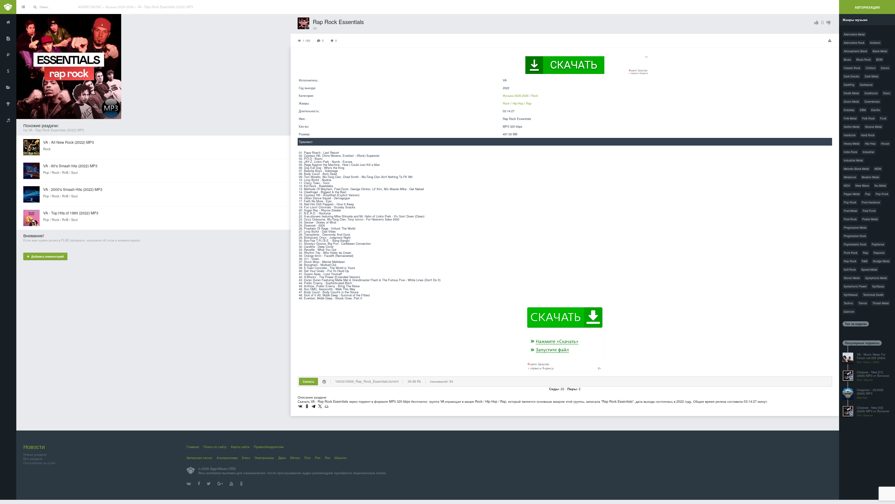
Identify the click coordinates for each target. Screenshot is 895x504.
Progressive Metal (855, 227)
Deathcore (871, 93)
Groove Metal (873, 127)
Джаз (282, 457)
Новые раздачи (35, 454)
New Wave (862, 185)
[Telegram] (313, 406)
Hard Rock (867, 135)
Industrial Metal (853, 160)
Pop (867, 194)
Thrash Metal (880, 303)
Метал (295, 457)
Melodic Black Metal (856, 169)
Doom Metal (851, 101)
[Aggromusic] (8, 7)
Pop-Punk (882, 194)
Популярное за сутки (39, 462)
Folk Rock (868, 118)
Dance (885, 68)
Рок (327, 457)
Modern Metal (870, 177)
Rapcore (879, 253)
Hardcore (850, 135)
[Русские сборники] (8, 55)
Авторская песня (199, 457)
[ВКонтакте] (300, 406)
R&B (864, 261)
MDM (877, 169)
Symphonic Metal (876, 278)
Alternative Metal (854, 34)
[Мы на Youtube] (231, 484)
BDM (879, 59)
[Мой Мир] (326, 406)
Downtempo (872, 101)
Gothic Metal (852, 127)
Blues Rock (863, 59)
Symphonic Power (855, 286)
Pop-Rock (850, 202)
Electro (875, 110)
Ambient (875, 43)
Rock (534, 95)
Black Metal (880, 51)
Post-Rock (850, 219)
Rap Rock (850, 261)
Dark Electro (851, 76)
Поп (307, 457)
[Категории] (8, 87)
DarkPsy (849, 85)
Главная (192, 446)
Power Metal (870, 219)
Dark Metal (871, 76)
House (885, 143)
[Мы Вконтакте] (188, 484)
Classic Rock (852, 68)
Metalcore (850, 177)
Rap (528, 103)
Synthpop (878, 286)
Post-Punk (869, 211)
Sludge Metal (881, 261)
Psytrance (878, 244)
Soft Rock (850, 269)
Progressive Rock (855, 236)
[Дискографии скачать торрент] (8, 38)
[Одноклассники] (307, 406)
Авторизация (867, 7)
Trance (862, 303)
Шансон (849, 311)
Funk (883, 118)
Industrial (868, 152)
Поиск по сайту (215, 446)
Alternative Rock (854, 43)
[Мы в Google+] (220, 484)
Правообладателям (269, 446)
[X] (320, 406)
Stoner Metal (852, 278)
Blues (847, 59)
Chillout (870, 68)
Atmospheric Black (855, 51)
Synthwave (851, 295)
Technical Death (873, 295)
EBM (863, 110)
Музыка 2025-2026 (515, 95)
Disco (886, 93)
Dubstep (849, 110)
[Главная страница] (8, 22)
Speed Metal (869, 269)
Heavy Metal (852, 143)
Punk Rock (850, 253)
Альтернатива (227, 457)
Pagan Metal (852, 194)
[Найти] (35, 7)
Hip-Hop (518, 103)
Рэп (317, 457)
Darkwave (866, 85)
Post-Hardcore (871, 202)
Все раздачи (32, 458)
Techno (848, 303)
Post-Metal (850, 211)
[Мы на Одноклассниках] (241, 484)
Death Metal (851, 93)
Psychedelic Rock (855, 244)
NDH (847, 185)
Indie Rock (850, 152)
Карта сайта (240, 446)
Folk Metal (850, 118)
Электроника (264, 457)
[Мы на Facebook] (199, 484)
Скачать (308, 381)
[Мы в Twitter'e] (209, 484)
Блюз (246, 457)
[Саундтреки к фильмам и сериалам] (8, 120)
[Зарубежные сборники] (8, 71)
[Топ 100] (8, 104)
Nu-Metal (880, 185)
